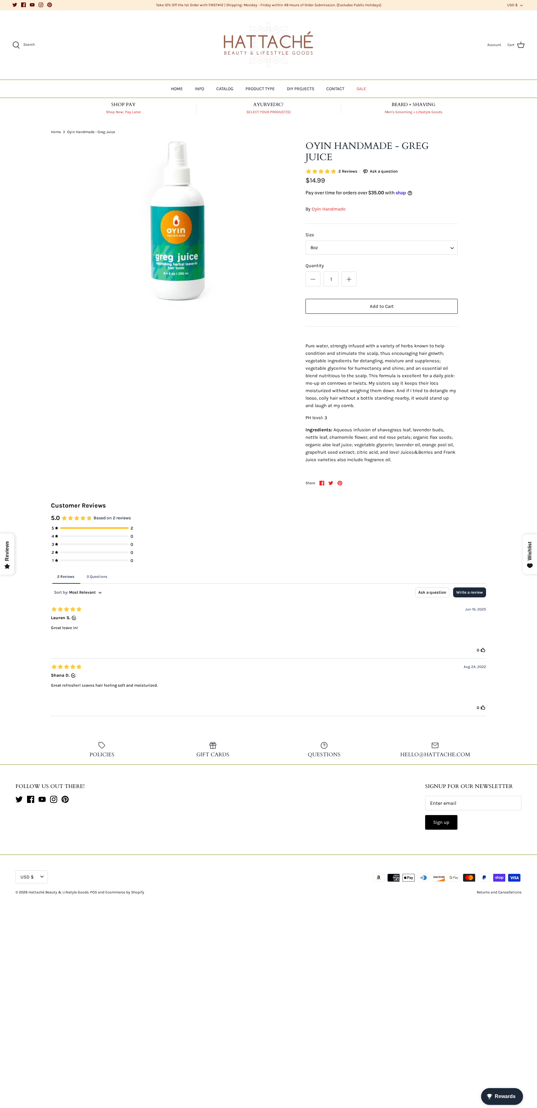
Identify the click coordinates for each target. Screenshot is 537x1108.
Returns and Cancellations (499, 892)
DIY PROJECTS (300, 88)
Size (309, 235)
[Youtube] (32, 4)
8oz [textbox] (314, 247)
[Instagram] (41, 4)
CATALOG (224, 88)
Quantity (314, 265)
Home (56, 131)
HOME (177, 88)
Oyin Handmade (329, 209)
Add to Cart (382, 306)
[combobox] (381, 248)
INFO (199, 88)
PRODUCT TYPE (260, 88)
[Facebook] (23, 4)
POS (93, 892)
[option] (177, 225)
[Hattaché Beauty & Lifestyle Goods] (268, 45)
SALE (361, 88)
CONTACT (335, 88)
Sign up (441, 822)
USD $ (512, 5)
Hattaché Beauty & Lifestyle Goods (59, 892)
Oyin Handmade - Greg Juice (91, 131)
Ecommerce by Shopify (124, 892)
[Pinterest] (49, 4)
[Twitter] (14, 4)
